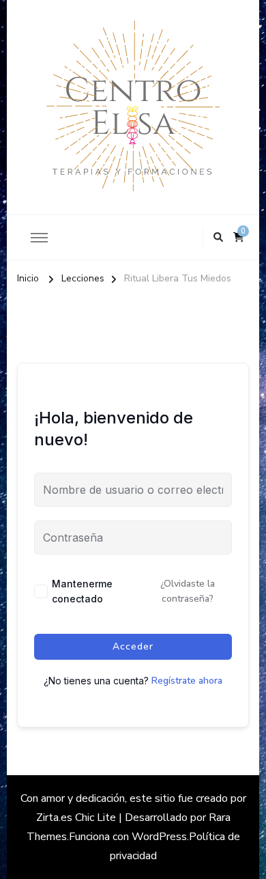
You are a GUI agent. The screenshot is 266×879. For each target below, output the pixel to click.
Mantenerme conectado (82, 591)
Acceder (133, 646)
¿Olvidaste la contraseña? (187, 591)
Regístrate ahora (186, 680)
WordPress (159, 836)
